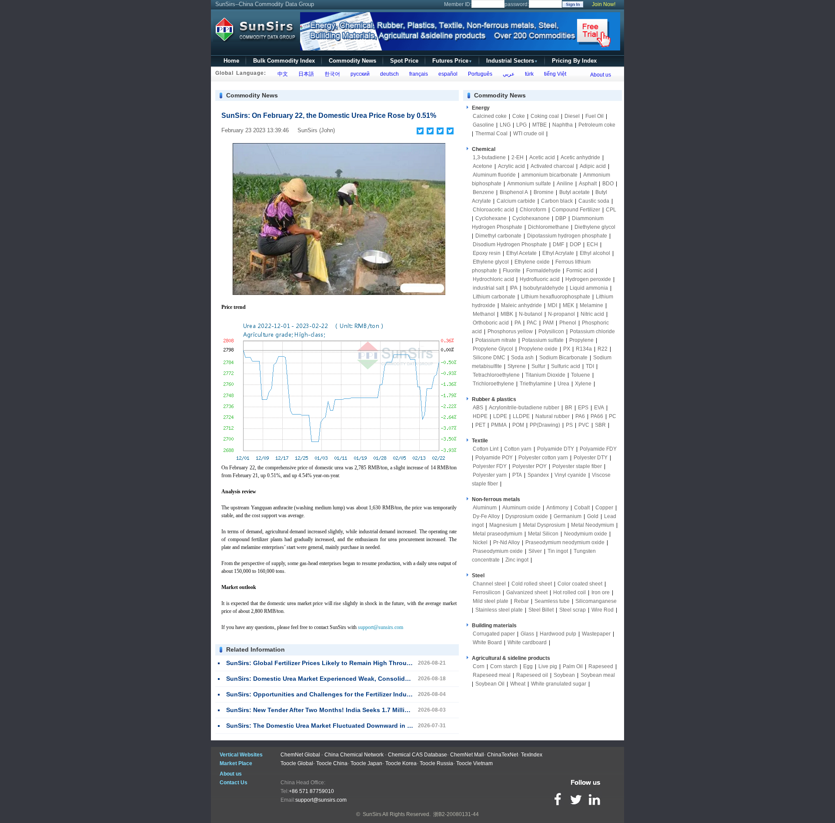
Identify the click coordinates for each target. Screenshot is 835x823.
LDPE (500, 416)
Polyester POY (529, 466)
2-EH (517, 157)
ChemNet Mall (467, 755)
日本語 (305, 74)
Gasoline (483, 125)
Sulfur (538, 366)
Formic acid (580, 271)
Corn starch (504, 666)
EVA (599, 408)
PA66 (597, 416)
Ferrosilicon (487, 592)
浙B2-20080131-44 (456, 814)
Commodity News (352, 60)
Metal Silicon (543, 534)
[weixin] (440, 130)
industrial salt (488, 288)
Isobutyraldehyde (543, 288)
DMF (558, 244)
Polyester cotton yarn (543, 458)
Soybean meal (598, 675)
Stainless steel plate (499, 610)
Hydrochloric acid (493, 279)
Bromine (544, 192)
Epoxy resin (487, 253)
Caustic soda (593, 201)
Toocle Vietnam (474, 763)
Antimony (557, 508)
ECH (592, 244)
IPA (514, 288)
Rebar (521, 601)
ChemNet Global (300, 755)
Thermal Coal (491, 133)
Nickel (480, 542)
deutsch (388, 74)
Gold (592, 516)
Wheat (517, 684)
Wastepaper (596, 634)
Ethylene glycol (491, 262)
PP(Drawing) (545, 425)
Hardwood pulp (558, 634)
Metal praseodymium (497, 534)
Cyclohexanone (531, 218)
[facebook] (420, 130)
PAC (532, 323)
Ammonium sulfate (529, 184)
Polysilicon (551, 331)
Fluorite (512, 271)
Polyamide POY (494, 458)
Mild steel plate (490, 601)
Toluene (580, 375)
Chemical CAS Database (417, 755)
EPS (583, 408)
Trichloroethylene (493, 384)
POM (518, 425)
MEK (568, 305)
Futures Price (452, 60)
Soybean (564, 675)
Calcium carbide (516, 201)
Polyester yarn (490, 475)
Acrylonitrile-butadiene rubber (524, 408)
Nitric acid (592, 314)
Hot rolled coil (569, 592)
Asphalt (588, 184)
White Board (487, 642)
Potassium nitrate (495, 340)
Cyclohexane (491, 218)
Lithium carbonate (494, 297)
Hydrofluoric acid (540, 279)
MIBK (507, 314)
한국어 (331, 74)
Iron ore (600, 592)
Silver (535, 551)
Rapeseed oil (532, 675)
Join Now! (603, 4)
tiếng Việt (553, 74)
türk (528, 74)
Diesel (572, 116)
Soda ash (522, 358)
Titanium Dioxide (545, 375)
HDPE (480, 416)
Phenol (567, 323)
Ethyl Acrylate (558, 253)
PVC (583, 425)
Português (478, 74)
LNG (505, 125)
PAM (548, 323)
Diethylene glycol (594, 227)
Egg (528, 666)
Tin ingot (558, 551)
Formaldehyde (543, 271)
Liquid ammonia (589, 288)
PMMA (499, 425)
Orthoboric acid (491, 323)
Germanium (567, 516)
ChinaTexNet (502, 755)
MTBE (539, 125)
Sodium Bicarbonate (563, 358)
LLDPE (521, 416)
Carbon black (557, 201)
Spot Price (404, 60)
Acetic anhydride (580, 157)
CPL (611, 210)
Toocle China (331, 763)
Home (231, 60)
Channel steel (489, 584)
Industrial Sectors (512, 60)
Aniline (565, 184)
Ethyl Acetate (521, 253)
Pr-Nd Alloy (506, 542)
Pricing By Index (574, 60)
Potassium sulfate (543, 340)
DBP (560, 218)
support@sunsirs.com (380, 627)
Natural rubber (552, 416)
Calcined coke (490, 116)
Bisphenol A (514, 192)
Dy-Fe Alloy (486, 516)
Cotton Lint (485, 449)
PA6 (580, 416)
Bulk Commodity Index (284, 60)
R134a (584, 349)
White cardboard (527, 642)
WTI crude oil (528, 133)
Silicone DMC (489, 358)
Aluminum (485, 508)
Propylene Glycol (493, 349)
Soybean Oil (489, 684)
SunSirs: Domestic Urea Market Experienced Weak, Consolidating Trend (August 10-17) (355, 678)
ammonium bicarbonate (549, 175)
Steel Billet (541, 610)
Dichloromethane (548, 227)
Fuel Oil (594, 116)
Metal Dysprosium (544, 525)
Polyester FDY (490, 466)
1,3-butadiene (489, 157)
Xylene (583, 384)
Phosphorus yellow (510, 331)
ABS (478, 408)
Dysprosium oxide (526, 516)
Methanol (484, 314)
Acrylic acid (511, 166)
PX (566, 349)
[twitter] (430, 130)
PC (612, 416)
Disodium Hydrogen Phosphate (510, 244)
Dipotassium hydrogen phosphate (567, 236)
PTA (517, 475)
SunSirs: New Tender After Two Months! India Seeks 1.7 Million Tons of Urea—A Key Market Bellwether (378, 709)
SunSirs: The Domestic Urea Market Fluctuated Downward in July (323, 725)
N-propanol (561, 314)
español (447, 74)
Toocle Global (297, 763)
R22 (603, 349)
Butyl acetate (574, 192)
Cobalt (582, 508)
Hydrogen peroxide (588, 279)
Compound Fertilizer (576, 210)
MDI (552, 305)
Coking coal (545, 116)
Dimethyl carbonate (498, 236)
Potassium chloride (592, 331)
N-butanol (530, 314)
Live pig (547, 666)
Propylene (581, 340)
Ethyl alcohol (595, 253)
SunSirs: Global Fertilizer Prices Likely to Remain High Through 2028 (328, 662)
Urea (563, 384)
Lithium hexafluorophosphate (555, 297)
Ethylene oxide (532, 262)
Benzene (483, 192)
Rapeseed (600, 666)
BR (568, 408)
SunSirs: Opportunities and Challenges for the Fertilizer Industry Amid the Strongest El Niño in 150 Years (381, 694)
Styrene (517, 366)
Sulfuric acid (565, 366)
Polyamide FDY (598, 449)
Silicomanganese (596, 601)
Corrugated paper (494, 634)
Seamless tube (552, 601)
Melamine (591, 305)
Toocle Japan (366, 763)
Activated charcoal (552, 166)
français (417, 74)
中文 (281, 74)
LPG (521, 125)
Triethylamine (536, 384)
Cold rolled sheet (531, 584)
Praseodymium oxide (498, 551)
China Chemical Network (354, 755)
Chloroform (533, 210)
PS (569, 425)
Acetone (482, 166)
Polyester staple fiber (577, 466)
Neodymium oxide (585, 534)
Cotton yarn (517, 449)
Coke (518, 116)
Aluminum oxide (521, 508)
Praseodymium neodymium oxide (565, 542)
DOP (575, 244)
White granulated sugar (558, 684)
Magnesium (503, 525)
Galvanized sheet (527, 592)
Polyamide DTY (555, 449)
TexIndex (531, 755)
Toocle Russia (436, 763)
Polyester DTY (591, 458)
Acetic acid (542, 157)
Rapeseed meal (492, 675)
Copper (604, 508)
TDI (590, 366)
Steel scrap (572, 610)
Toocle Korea (401, 763)
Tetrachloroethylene (496, 375)
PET (480, 425)
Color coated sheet (580, 584)
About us (600, 75)
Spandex (538, 475)
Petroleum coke (596, 125)
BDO (608, 184)
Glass (527, 634)
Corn (478, 666)
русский (359, 74)
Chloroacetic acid (493, 210)
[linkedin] (450, 130)
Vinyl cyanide (570, 475)
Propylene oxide (538, 349)
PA (517, 323)
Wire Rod (602, 610)
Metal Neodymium (592, 525)
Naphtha (562, 125)
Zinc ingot (516, 560)
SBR (600, 425)
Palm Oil (573, 666)
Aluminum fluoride (494, 175)
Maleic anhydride (521, 305)
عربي (507, 74)
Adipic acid (593, 166)
